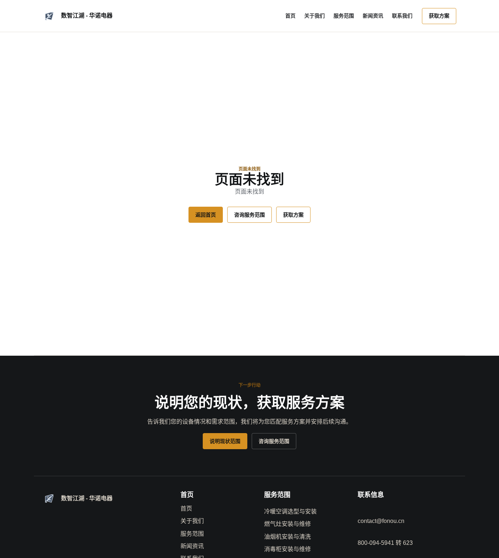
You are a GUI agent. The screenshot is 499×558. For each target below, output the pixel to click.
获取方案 (439, 16)
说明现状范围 (225, 441)
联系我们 (402, 16)
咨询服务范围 (249, 215)
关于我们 (314, 16)
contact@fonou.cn (381, 521)
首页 (290, 16)
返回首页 (205, 215)
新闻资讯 (373, 16)
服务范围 (344, 16)
